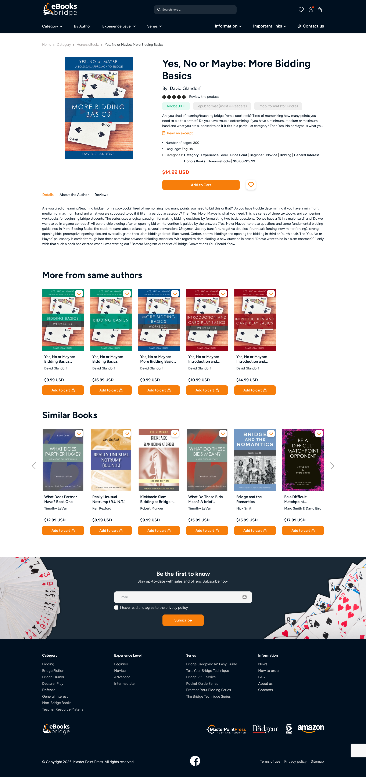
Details (48, 195)
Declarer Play (52, 683)
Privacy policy (295, 761)
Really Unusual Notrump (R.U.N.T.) (109, 499)
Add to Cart (201, 185)
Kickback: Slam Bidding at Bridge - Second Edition (156, 499)
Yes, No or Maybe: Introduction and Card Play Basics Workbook (203, 359)
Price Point (238, 155)
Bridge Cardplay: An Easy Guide (211, 664)
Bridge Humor (53, 677)
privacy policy (176, 607)
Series (152, 26)
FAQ (261, 677)
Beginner (257, 155)
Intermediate (124, 683)
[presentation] (33, 465)
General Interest (306, 155)
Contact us (313, 25)
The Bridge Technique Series (208, 696)
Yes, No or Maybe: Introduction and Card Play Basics (251, 359)
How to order (269, 670)
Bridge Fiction (53, 670)
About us (265, 683)
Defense (48, 690)
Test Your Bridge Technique (207, 670)
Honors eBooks (219, 161)
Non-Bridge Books (56, 703)
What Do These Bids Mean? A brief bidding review (205, 499)
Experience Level (117, 26)
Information (226, 25)
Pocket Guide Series (202, 683)
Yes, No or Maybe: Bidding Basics (107, 359)
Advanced (122, 677)
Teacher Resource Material (63, 709)
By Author (82, 26)
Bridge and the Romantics (249, 499)
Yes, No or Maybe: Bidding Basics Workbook (59, 359)
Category (50, 26)
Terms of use (270, 761)
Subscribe (183, 620)
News (262, 664)
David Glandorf (185, 88)
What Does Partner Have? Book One (60, 499)
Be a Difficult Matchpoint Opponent (295, 499)
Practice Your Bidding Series (208, 690)
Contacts (265, 690)
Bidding (285, 155)
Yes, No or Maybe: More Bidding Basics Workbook (157, 359)
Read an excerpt (179, 133)
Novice (271, 155)
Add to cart (61, 390)
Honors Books (194, 161)
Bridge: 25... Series (201, 677)
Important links (267, 25)
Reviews (101, 195)
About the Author (74, 195)
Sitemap (317, 761)
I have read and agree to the (154, 607)
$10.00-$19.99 (244, 161)
